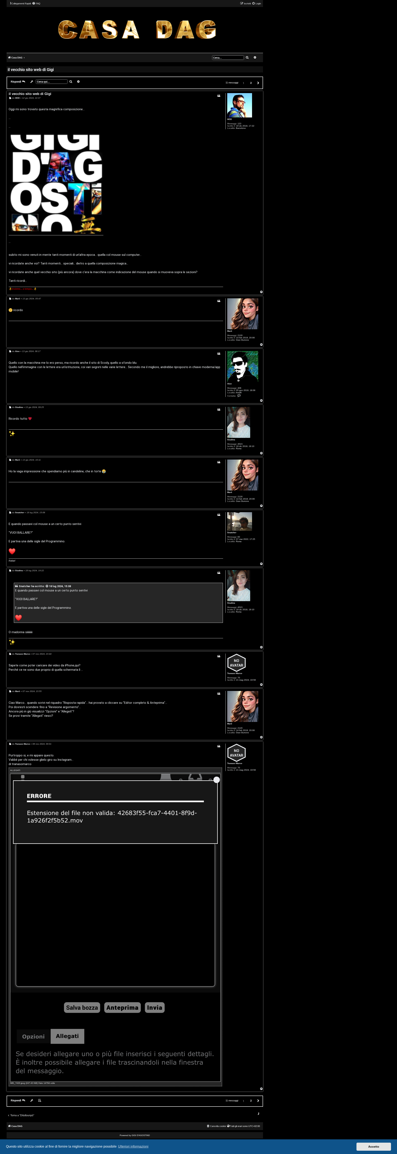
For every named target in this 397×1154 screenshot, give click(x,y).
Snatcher (231, 532)
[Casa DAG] (137, 29)
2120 (240, 335)
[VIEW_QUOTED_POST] (47, 586)
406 (239, 388)
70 (239, 678)
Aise (229, 384)
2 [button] (251, 83)
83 (239, 537)
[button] (257, 83)
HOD (229, 119)
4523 (240, 444)
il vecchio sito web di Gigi (31, 69)
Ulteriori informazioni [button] (133, 1146)
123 (239, 123)
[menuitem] (36, 3)
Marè (229, 331)
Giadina (231, 439)
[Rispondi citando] (218, 95)
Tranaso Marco (234, 673)
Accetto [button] (373, 1146)
